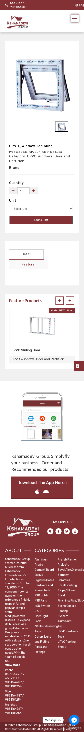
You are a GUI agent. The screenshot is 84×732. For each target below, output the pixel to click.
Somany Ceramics (64, 577)
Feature (28, 264)
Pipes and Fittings (41, 649)
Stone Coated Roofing (67, 608)
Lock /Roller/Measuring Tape (46, 626)
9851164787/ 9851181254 (14, 711)
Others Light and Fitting (43, 639)
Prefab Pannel (67, 559)
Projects (63, 564)
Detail (26, 254)
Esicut (39, 575)
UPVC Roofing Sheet (67, 644)
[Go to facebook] (74, 720)
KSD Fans (41, 600)
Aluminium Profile (42, 562)
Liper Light (41, 616)
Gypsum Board (44, 580)
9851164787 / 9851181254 (14, 697)
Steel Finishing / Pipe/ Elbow (67, 588)
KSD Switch (42, 606)
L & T (38, 611)
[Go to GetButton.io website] (74, 727)
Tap (60, 626)
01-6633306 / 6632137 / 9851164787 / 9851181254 (14, 680)
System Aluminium (65, 618)
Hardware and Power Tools (44, 588)
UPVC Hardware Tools (68, 634)
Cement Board (44, 570)
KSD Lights (42, 595)
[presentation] (59, 300)
